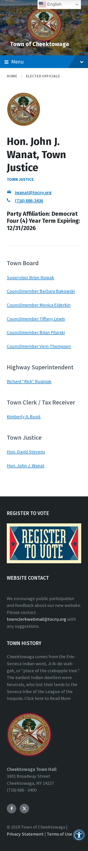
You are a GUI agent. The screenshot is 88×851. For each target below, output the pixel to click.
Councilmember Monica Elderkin (39, 305)
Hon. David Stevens (26, 452)
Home (12, 76)
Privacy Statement (25, 834)
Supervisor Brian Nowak (30, 277)
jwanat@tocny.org (33, 192)
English (54, 4)
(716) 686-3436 (29, 201)
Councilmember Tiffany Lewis (36, 319)
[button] (79, 838)
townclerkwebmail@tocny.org (36, 619)
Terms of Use (59, 834)
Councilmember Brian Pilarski (36, 332)
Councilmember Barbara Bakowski (41, 291)
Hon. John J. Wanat (25, 465)
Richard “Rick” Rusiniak (29, 381)
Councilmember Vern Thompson (39, 346)
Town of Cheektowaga (39, 44)
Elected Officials (43, 76)
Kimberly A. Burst (24, 416)
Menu (17, 61)
